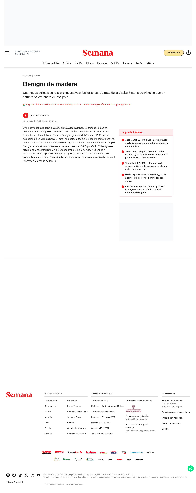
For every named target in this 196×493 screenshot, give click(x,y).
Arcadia (48, 417)
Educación (72, 400)
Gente (37, 75)
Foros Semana (74, 406)
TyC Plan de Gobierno (102, 433)
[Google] (8, 475)
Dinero (47, 411)
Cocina (70, 422)
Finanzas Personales (77, 411)
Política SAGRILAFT (101, 422)
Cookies (166, 429)
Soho (46, 422)
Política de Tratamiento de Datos (107, 406)
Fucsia (47, 428)
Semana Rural (74, 417)
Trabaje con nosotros (172, 418)
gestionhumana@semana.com (141, 430)
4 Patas (48, 433)
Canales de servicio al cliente (176, 412)
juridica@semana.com (136, 419)
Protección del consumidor (139, 400)
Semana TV (50, 406)
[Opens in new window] (14, 475)
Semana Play (50, 400)
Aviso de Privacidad (17, 482)
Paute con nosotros (171, 423)
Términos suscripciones (102, 411)
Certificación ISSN (100, 428)
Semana (27, 75)
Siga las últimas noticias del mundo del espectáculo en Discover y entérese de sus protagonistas (78, 104)
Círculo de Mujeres (76, 428)
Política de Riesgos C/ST (103, 417)
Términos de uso (99, 400)
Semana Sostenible (76, 433)
